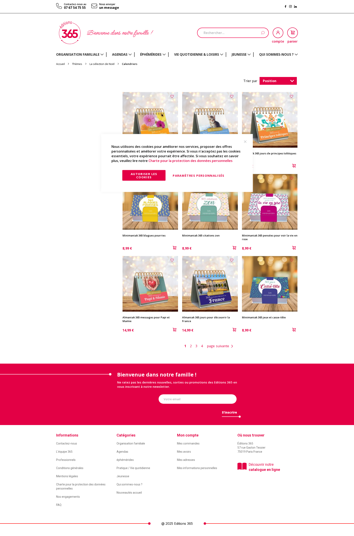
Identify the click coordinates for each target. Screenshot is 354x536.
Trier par (250, 81)
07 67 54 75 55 (75, 7)
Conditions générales (69, 468)
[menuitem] (80, 54)
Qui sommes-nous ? (129, 484)
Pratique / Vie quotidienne (133, 468)
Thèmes (77, 64)
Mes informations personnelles (197, 468)
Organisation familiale (131, 443)
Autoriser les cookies (144, 175)
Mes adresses (186, 459)
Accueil (60, 64)
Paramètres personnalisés (198, 175)
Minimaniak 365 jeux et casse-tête (264, 317)
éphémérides (125, 459)
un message (109, 7)
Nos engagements (68, 496)
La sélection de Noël (102, 64)
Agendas (122, 451)
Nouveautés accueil (129, 492)
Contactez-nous (66, 443)
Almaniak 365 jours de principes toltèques (269, 153)
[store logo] (69, 32)
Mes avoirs (184, 451)
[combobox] (233, 33)
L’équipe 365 (64, 451)
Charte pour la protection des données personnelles (191, 160)
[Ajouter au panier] (294, 166)
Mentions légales (67, 476)
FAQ (58, 505)
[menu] (177, 54)
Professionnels (66, 459)
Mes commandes (188, 443)
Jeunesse (123, 476)
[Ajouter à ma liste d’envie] (172, 96)
